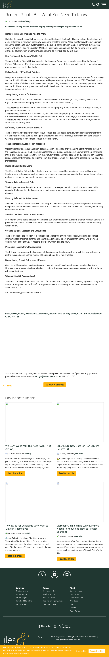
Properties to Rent (49, 591)
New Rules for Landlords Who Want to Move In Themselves (26, 527)
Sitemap (95, 637)
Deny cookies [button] (81, 651)
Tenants (46, 588)
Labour (49, 27)
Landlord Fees (21, 604)
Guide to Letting (22, 591)
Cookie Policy (80, 637)
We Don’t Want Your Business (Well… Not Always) (28, 447)
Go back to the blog (55, 384)
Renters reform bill (75, 27)
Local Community (76, 598)
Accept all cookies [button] (96, 651)
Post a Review (75, 611)
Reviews (73, 608)
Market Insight (21, 598)
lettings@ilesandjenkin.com (47, 376)
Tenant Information (49, 604)
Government (10, 27)
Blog (71, 604)
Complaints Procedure (62, 637)
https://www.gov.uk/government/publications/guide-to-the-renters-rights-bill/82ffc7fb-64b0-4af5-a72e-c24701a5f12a (53, 315)
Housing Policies (22, 27)
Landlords (20, 588)
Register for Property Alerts (53, 601)
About (72, 588)
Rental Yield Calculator (24, 601)
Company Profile (76, 591)
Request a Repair (49, 598)
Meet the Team (75, 594)
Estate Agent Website (62, 639)
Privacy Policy (72, 637)
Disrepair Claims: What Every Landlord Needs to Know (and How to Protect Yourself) (78, 528)
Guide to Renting (49, 594)
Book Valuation (21, 594)
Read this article (14, 473)
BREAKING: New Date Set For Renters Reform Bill (78, 447)
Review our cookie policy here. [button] (19, 653)
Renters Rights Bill (60, 27)
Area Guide (74, 601)
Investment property (37, 27)
